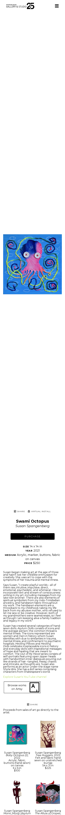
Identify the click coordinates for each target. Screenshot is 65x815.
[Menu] (57, 6)
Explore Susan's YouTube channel (25, 676)
